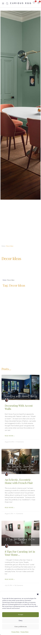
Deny (20, 621)
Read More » (10, 436)
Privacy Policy (15, 632)
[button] (38, 594)
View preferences (20, 627)
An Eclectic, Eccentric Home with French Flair (19, 481)
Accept (20, 614)
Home (3, 246)
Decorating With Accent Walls (19, 407)
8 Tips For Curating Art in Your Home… (20, 553)
